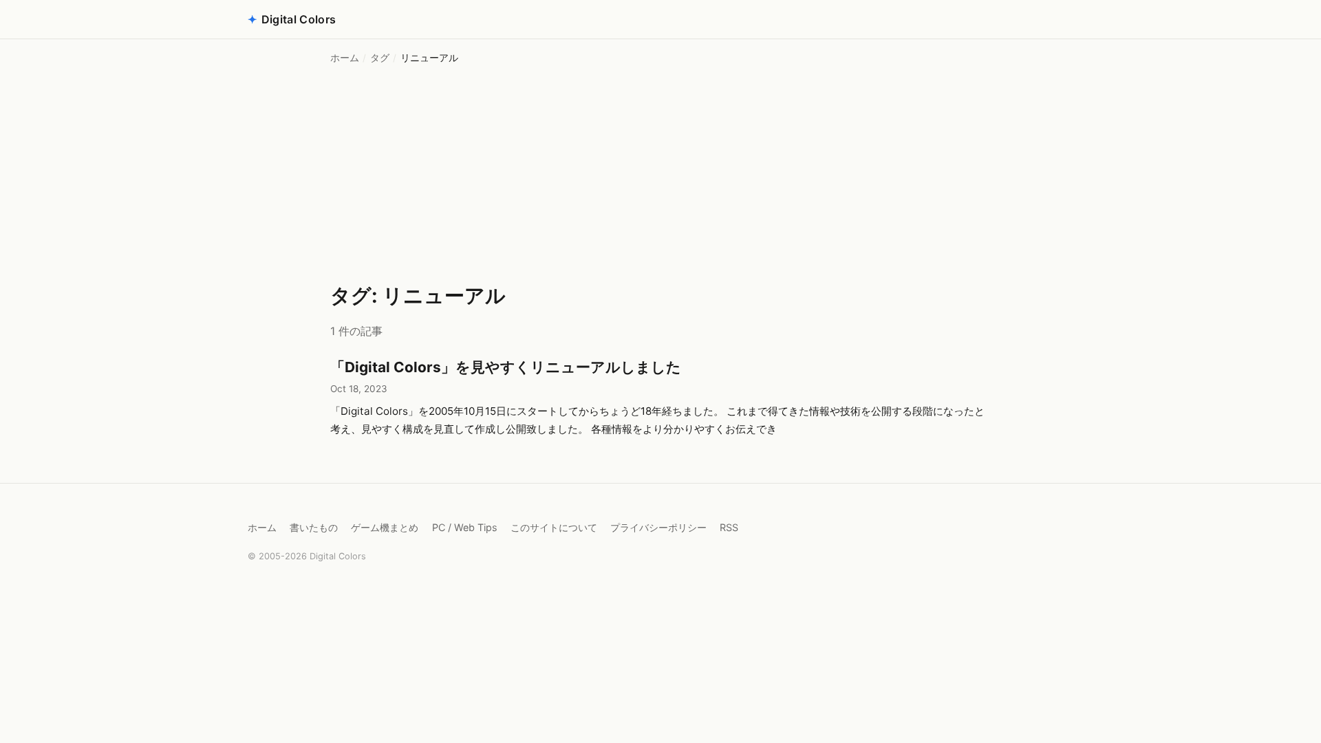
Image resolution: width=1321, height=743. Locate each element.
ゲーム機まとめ (384, 527)
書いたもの (314, 527)
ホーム (344, 57)
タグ (379, 57)
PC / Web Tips (464, 527)
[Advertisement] (660, 176)
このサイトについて (554, 527)
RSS (729, 527)
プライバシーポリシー (658, 527)
